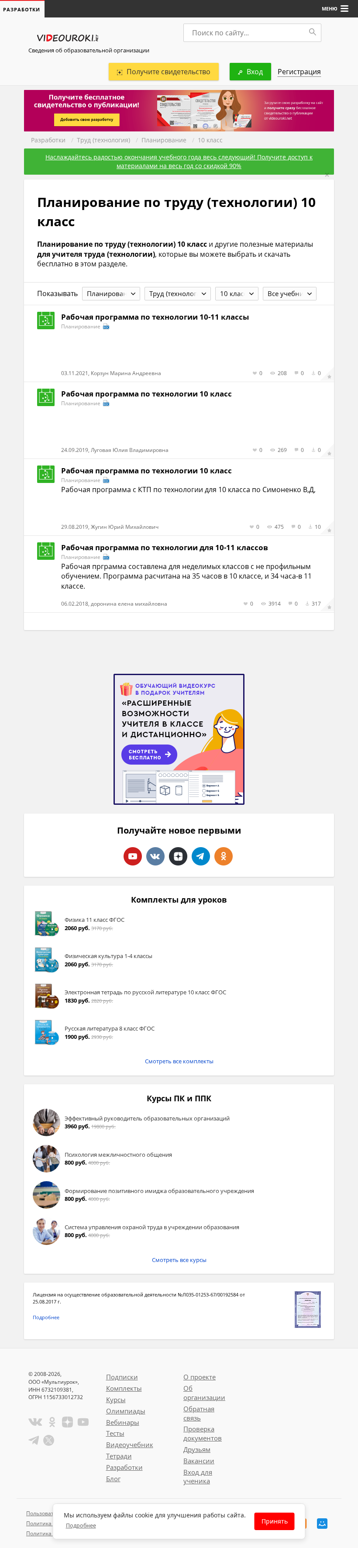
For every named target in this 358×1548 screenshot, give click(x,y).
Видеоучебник (129, 1444)
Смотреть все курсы (179, 1260)
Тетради (119, 1455)
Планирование (163, 140)
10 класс (210, 140)
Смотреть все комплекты (179, 1061)
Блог (113, 1478)
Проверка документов (202, 1433)
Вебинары (122, 1422)
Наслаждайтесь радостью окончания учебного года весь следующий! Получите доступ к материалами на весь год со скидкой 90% (179, 161)
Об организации (204, 1393)
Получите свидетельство (168, 71)
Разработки (48, 140)
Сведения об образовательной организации (88, 50)
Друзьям (196, 1449)
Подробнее (46, 1317)
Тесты (115, 1433)
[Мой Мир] (322, 1523)
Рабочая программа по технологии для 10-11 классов (164, 547)
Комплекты (124, 1388)
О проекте (199, 1376)
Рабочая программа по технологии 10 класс (146, 394)
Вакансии (198, 1460)
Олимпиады (125, 1411)
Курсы (116, 1399)
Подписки (122, 1376)
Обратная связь (198, 1413)
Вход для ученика (197, 1477)
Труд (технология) (103, 140)
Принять (275, 1521)
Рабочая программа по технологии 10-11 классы (155, 317)
